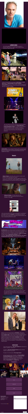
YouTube (11, 86)
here (11, 197)
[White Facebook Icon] (1, 412)
